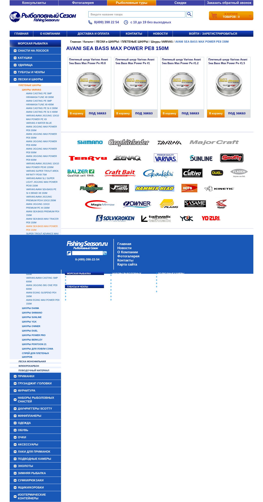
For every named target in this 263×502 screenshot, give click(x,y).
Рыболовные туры (131, 3)
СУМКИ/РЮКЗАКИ (168, 283)
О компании (50, 33)
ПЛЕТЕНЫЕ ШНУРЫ (29, 85)
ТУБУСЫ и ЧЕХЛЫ (31, 72)
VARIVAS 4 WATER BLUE (39, 123)
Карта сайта (127, 264)
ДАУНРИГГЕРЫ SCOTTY (125, 280)
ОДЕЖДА (117, 286)
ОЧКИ (115, 293)
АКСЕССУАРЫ (120, 296)
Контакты (134, 33)
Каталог (88, 41)
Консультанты (34, 3)
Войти (194, 33)
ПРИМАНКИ (73, 293)
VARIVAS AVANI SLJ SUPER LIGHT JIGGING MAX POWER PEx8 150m (42, 182)
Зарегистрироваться (219, 33)
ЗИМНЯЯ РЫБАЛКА (169, 280)
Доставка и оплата (93, 33)
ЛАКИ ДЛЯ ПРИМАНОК (125, 300)
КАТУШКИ (25, 57)
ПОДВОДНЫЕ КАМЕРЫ (171, 273)
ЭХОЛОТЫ (164, 277)
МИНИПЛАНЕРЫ (121, 283)
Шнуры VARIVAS (31, 90)
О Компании (127, 252)
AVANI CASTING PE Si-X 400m (42, 112)
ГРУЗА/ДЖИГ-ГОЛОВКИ (80, 296)
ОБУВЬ (116, 290)
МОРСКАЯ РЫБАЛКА (33, 43)
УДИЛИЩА (25, 65)
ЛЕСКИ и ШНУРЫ (30, 79)
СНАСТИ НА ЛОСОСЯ (33, 50)
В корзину (76, 113)
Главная (21, 33)
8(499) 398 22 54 (106, 22)
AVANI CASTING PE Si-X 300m (42, 108)
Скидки (180, 3)
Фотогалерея (83, 3)
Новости (160, 33)
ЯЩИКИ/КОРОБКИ (168, 286)
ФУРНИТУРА (74, 300)
